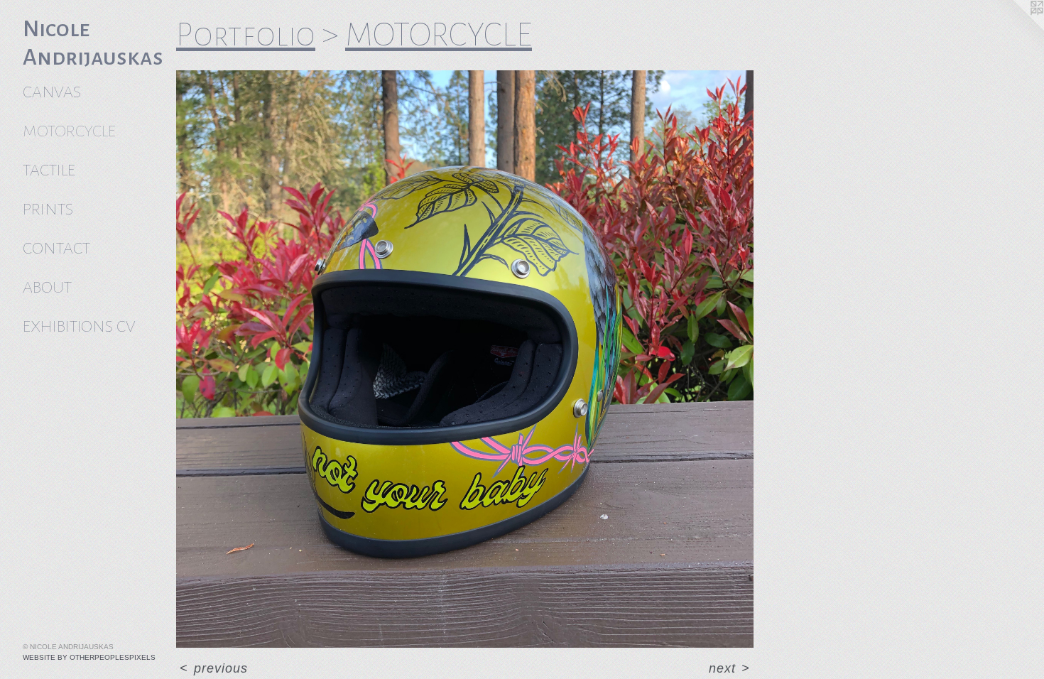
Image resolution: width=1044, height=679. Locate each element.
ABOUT (47, 287)
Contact (56, 248)
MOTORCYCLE (69, 131)
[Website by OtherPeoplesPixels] (1015, 28)
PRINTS (48, 209)
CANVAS (52, 92)
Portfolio (245, 35)
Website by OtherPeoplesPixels (89, 657)
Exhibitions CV (79, 326)
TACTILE (49, 170)
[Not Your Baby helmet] (465, 359)
